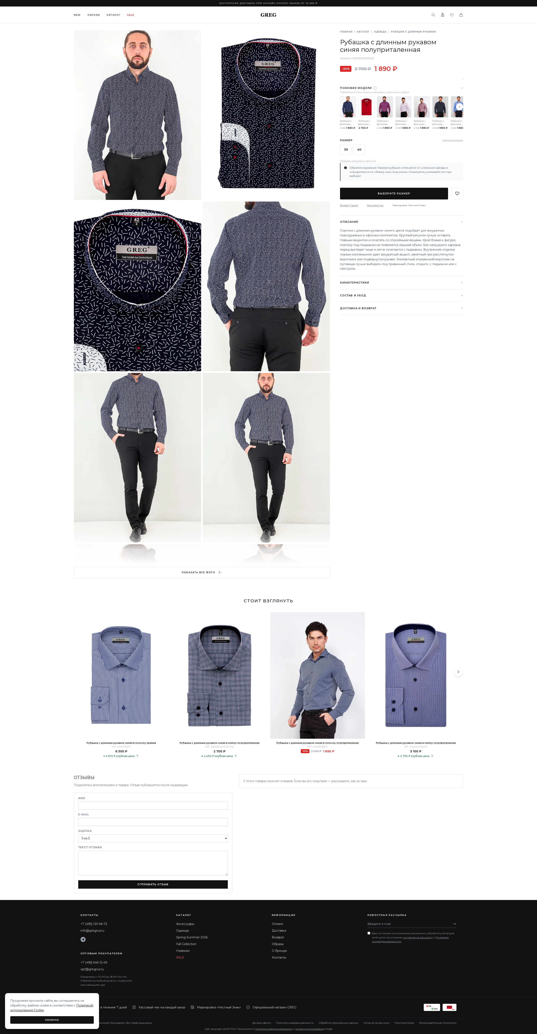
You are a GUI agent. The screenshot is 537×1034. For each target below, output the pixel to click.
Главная (346, 31)
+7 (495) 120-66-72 (94, 924)
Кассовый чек (375, 205)
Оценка (85, 830)
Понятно (52, 1019)
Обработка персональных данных (338, 1022)
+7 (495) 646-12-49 (94, 962)
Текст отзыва (90, 847)
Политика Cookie (404, 1022)
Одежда (380, 31)
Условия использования (309, 1028)
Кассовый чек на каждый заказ (162, 1007)
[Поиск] (433, 15)
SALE (180, 957)
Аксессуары (185, 924)
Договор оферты (261, 1022)
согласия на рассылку (418, 937)
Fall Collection (186, 944)
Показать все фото (201, 572)
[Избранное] (452, 15)
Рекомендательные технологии (437, 1022)
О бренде (279, 951)
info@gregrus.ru (92, 930)
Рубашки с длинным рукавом (413, 31)
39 (346, 149)
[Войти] (443, 15)
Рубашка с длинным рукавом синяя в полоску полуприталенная (317, 742)
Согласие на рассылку (376, 1022)
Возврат (278, 937)
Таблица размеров (452, 140)
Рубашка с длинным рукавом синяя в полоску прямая (121, 742)
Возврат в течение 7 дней (107, 1007)
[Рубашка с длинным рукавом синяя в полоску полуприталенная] (317, 675)
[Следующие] (459, 106)
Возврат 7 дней (349, 205)
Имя (81, 798)
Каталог (114, 14)
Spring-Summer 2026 (192, 937)
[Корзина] (461, 15)
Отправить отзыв (152, 884)
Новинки (183, 951)
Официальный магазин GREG (274, 1007)
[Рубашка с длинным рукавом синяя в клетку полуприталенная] (219, 675)
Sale (130, 14)
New (77, 14)
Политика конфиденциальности (295, 1022)
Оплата (277, 924)
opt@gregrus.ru (92, 969)
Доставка (279, 930)
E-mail (83, 814)
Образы (93, 14)
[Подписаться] (454, 924)
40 (359, 149)
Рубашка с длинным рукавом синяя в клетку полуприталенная (219, 742)
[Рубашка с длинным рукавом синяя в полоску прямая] (121, 675)
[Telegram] (83, 939)
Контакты (279, 957)
